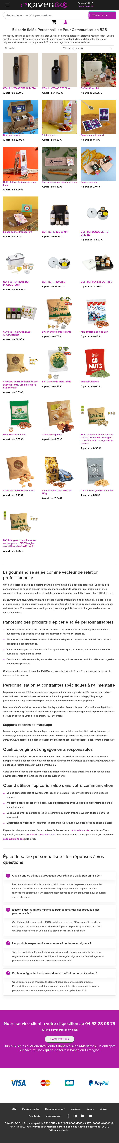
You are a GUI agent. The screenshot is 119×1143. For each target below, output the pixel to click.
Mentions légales (30, 1109)
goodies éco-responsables (40, 834)
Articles (104, 1109)
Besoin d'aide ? (85, 3)
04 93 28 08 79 (85, 6)
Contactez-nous (59, 1039)
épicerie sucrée (80, 830)
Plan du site (34, 1116)
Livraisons (75, 1109)
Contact (90, 1109)
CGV (14, 1109)
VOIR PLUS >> (99, 15)
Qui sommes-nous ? (54, 1109)
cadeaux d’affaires (13, 839)
